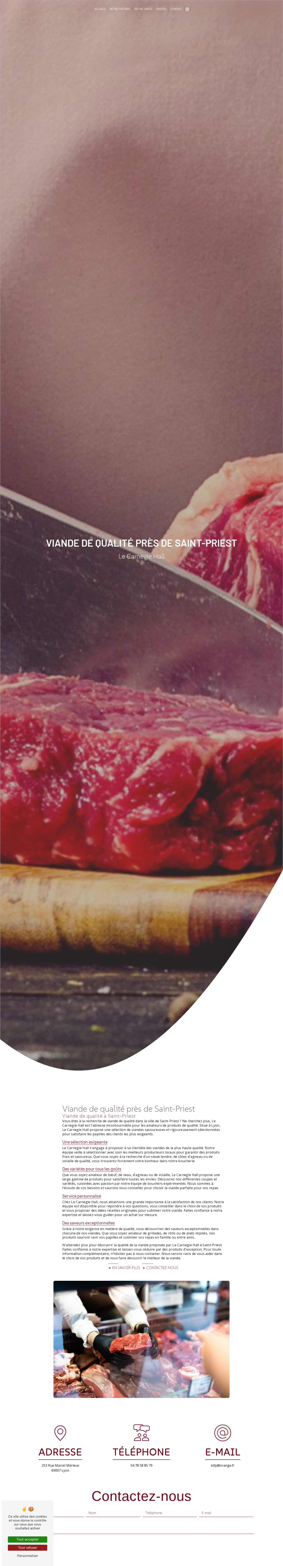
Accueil (100, 9)
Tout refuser (27, 1548)
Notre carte (143, 9)
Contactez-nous (162, 1267)
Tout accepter (28, 1539)
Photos (161, 9)
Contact (176, 9)
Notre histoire (120, 9)
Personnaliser (27, 1556)
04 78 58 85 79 (141, 1465)
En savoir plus (126, 1267)
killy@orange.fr (223, 1465)
